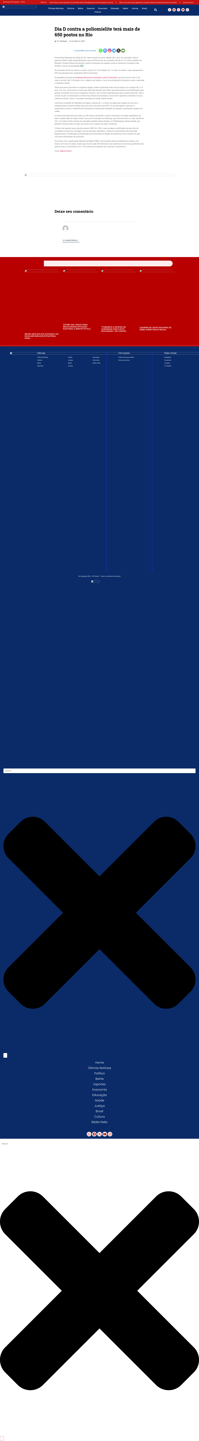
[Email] (123, 51)
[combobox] (99, 771)
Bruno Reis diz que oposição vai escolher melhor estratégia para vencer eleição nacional (81, 2)
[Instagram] (187, 10)
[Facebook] (174, 10)
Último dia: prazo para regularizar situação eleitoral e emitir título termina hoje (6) (148, 2)
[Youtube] (183, 10)
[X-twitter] (178, 10)
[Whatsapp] (169, 10)
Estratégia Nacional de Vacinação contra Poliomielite (96, 77)
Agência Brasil (66, 151)
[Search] (5, 1055)
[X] (119, 51)
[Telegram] (114, 51)
